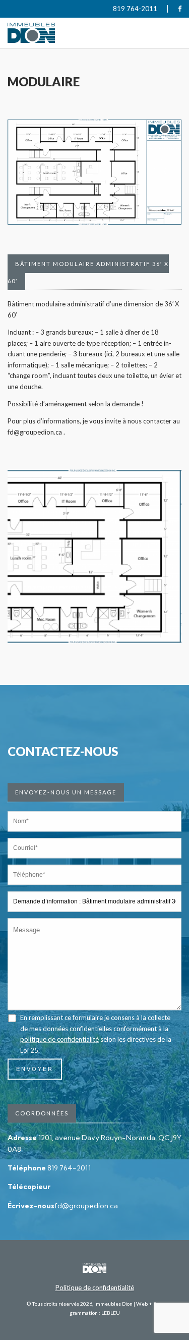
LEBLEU (110, 1313)
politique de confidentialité (59, 1040)
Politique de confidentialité (94, 1287)
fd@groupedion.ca (86, 1205)
